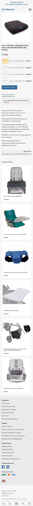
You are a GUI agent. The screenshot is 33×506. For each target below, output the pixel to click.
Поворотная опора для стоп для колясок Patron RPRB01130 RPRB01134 (15, 349)
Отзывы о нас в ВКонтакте (8, 96)
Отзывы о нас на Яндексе (8, 94)
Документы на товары (9, 410)
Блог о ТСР (5, 416)
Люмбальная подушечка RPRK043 (13, 388)
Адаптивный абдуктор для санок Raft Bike (15, 272)
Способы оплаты (7, 446)
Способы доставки (8, 453)
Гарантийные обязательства (11, 459)
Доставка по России (16, 2)
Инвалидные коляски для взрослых (13, 436)
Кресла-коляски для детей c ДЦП (12, 429)
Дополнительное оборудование (12, 439)
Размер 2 (5, 67)
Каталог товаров (7, 426)
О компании (5, 403)
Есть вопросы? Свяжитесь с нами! (16, 4)
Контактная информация (10, 419)
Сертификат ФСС (7, 449)
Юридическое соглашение (9, 491)
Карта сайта (5, 496)
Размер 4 (5, 81)
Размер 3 (5, 74)
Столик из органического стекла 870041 (14, 234)
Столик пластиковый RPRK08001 (12, 196)
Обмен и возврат (7, 456)
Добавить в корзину (9, 87)
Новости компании (8, 413)
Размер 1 (5, 61)
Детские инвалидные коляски (11, 433)
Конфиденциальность (8, 493)
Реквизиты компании (8, 406)
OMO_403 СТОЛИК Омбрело (11, 310)
